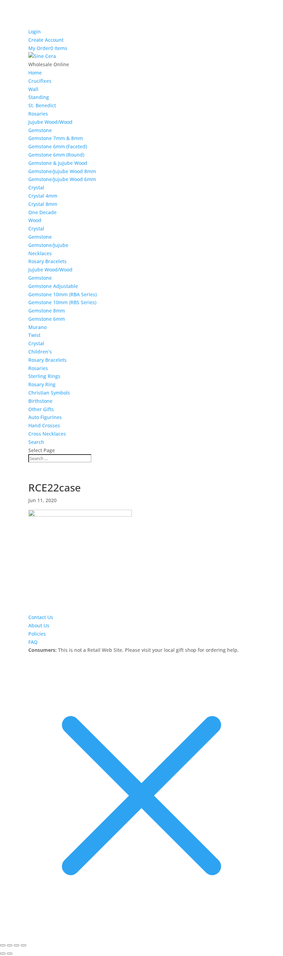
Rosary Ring (42, 384)
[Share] (16, 945)
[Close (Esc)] (23, 945)
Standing (38, 97)
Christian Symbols (49, 392)
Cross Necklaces (47, 433)
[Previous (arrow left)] (3, 954)
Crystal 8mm (42, 204)
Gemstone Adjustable (53, 286)
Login (34, 31)
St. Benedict (42, 105)
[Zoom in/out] (3, 945)
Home (35, 72)
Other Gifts (41, 409)
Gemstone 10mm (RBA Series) (62, 294)
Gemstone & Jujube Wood (57, 163)
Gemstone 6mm (46, 319)
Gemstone (40, 130)
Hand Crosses (44, 425)
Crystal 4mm (42, 195)
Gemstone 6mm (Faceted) (57, 146)
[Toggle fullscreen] (9, 945)
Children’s (40, 351)
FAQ (33, 642)
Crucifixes (39, 81)
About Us (38, 625)
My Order (39, 48)
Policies (37, 633)
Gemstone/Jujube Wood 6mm (62, 179)
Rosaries (38, 113)
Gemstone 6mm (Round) (56, 154)
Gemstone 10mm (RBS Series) (62, 302)
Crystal (36, 187)
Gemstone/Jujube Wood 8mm (62, 171)
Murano (37, 327)
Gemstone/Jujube (48, 245)
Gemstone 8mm (46, 310)
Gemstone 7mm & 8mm (55, 138)
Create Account (46, 40)
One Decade (42, 212)
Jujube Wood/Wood (50, 122)
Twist (34, 335)
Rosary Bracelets (47, 261)
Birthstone (40, 401)
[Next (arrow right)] (9, 954)
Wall (33, 89)
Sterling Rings (44, 376)
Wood (34, 220)
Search (36, 442)
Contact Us (40, 617)
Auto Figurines (45, 417)
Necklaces (40, 253)
